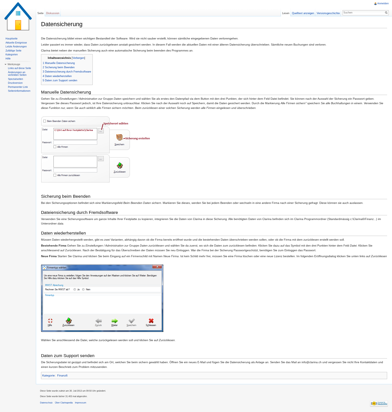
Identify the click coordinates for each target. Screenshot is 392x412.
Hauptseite (12, 38)
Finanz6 (62, 375)
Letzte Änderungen (16, 46)
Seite (40, 13)
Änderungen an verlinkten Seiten (17, 74)
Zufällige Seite (13, 50)
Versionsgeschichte (328, 13)
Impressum (80, 402)
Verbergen (78, 58)
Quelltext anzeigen (303, 13)
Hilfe (8, 58)
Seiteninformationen (19, 90)
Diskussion (52, 13)
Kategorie (48, 375)
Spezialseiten (15, 79)
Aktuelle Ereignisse (16, 42)
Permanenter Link (18, 87)
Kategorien (12, 54)
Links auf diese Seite (19, 68)
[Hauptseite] (18, 16)
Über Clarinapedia (64, 402)
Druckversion (15, 83)
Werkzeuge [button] (14, 64)
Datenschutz (46, 402)
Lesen (285, 13)
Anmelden (383, 3)
